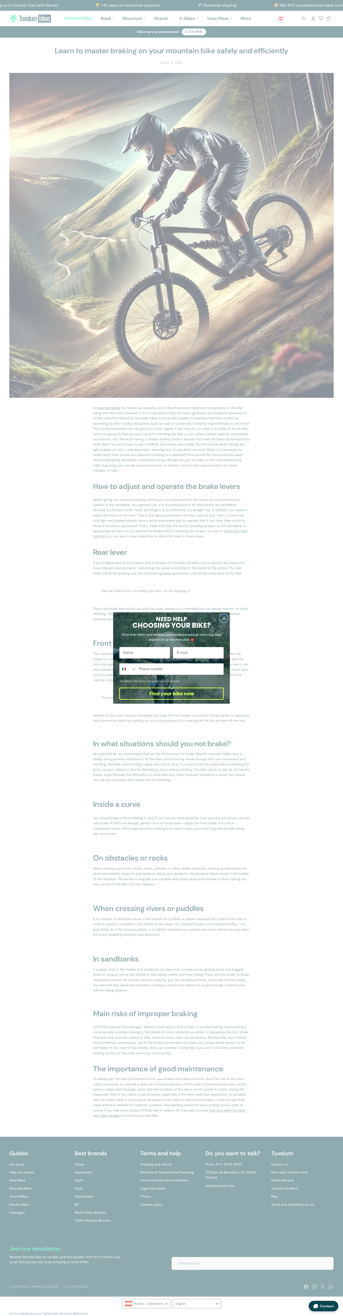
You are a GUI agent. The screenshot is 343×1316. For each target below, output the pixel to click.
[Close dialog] (224, 618)
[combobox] (127, 669)
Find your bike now (171, 693)
